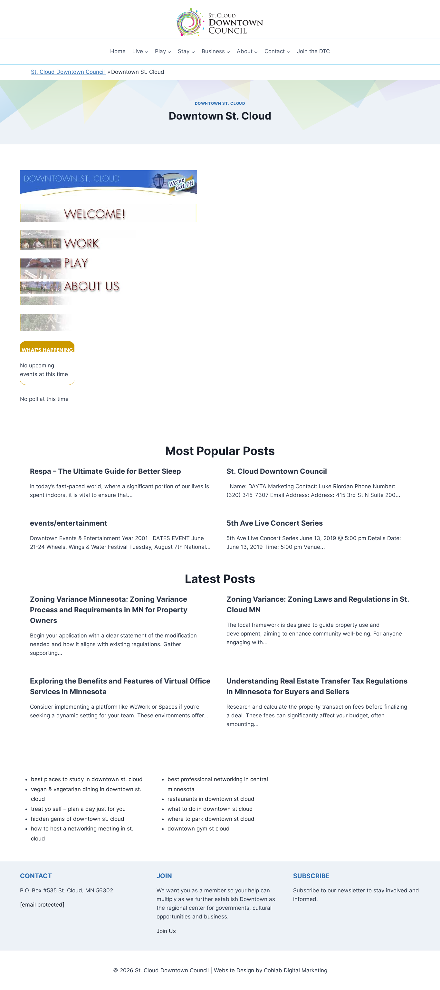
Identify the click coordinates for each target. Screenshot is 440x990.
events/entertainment (68, 523)
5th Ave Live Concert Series (274, 523)
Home (118, 51)
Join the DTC (313, 51)
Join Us (166, 931)
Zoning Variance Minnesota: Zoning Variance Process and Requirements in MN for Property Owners (108, 610)
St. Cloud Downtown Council (276, 471)
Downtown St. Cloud (220, 103)
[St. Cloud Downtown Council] (220, 22)
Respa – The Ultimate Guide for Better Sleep (105, 471)
